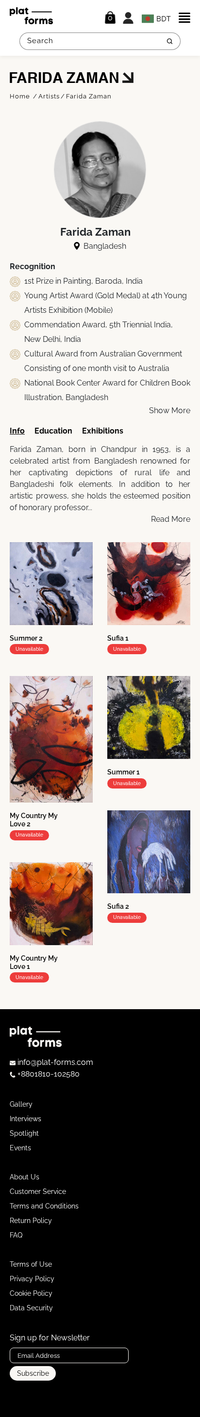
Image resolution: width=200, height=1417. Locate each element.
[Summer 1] (148, 717)
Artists (49, 96)
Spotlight (24, 1133)
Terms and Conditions (44, 1206)
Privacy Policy (32, 1279)
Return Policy (31, 1220)
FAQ (16, 1235)
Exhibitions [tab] (102, 430)
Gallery (21, 1104)
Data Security (31, 1308)
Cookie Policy (31, 1293)
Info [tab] (17, 430)
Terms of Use (31, 1264)
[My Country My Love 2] (51, 739)
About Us (24, 1177)
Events (20, 1148)
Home (21, 96)
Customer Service (38, 1191)
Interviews (25, 1119)
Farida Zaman (89, 96)
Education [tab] (53, 430)
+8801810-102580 (48, 1074)
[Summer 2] (51, 583)
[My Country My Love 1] (51, 903)
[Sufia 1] (148, 583)
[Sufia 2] (148, 851)
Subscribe (33, 1373)
